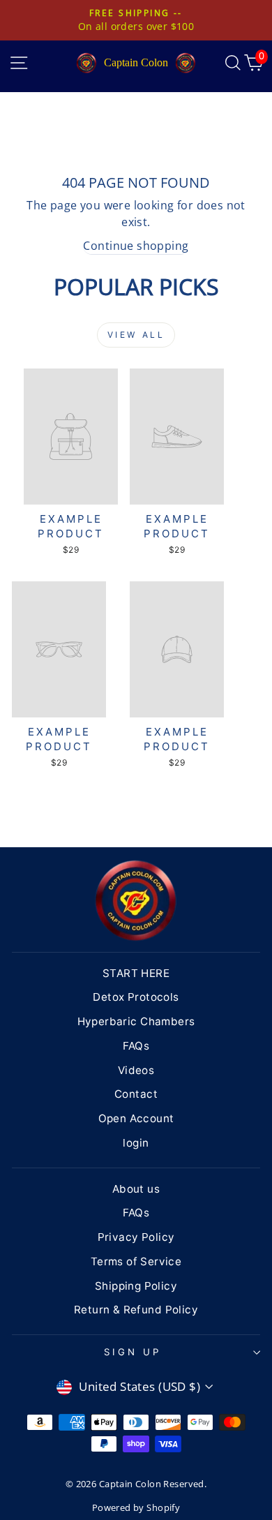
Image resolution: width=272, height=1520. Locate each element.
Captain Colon (136, 62)
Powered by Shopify (136, 1508)
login (136, 1142)
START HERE (136, 973)
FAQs (136, 1045)
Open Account (136, 1118)
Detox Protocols (136, 997)
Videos (136, 1070)
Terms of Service (136, 1261)
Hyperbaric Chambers (136, 1021)
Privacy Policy (136, 1237)
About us (136, 1188)
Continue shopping (135, 245)
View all (136, 334)
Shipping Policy (136, 1285)
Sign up (132, 1351)
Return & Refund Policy (136, 1309)
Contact (136, 1094)
